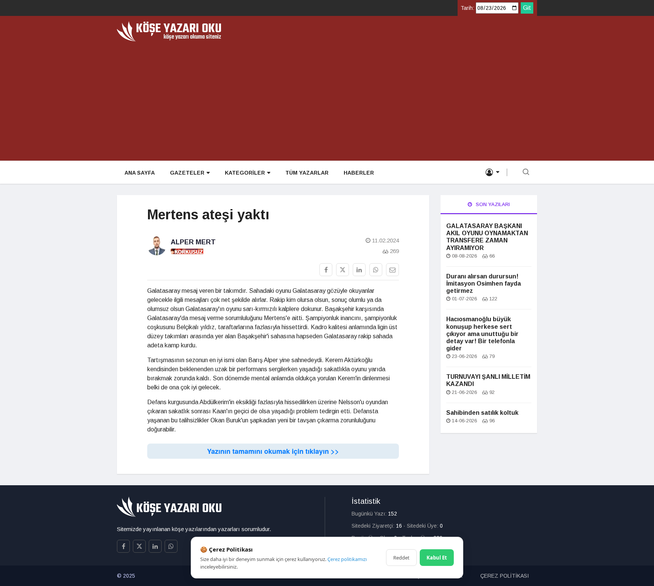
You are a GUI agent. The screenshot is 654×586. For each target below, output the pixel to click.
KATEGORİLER (245, 173)
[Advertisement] (327, 98)
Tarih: (467, 8)
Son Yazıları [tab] (492, 204)
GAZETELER (187, 173)
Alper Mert (193, 242)
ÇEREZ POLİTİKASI (504, 576)
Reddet (401, 557)
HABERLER (359, 173)
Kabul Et (437, 557)
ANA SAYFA (140, 173)
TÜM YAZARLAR (307, 173)
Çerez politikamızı (347, 559)
